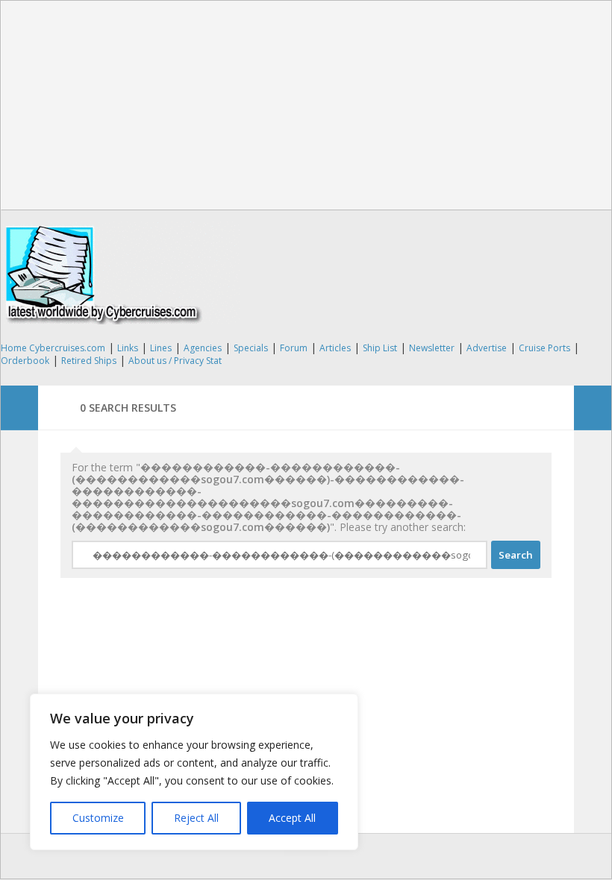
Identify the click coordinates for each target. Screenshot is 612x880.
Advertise (486, 348)
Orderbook (25, 360)
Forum (293, 348)
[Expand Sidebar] (19, 408)
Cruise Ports (544, 348)
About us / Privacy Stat (175, 360)
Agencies (203, 348)
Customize (98, 818)
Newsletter (432, 348)
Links (127, 348)
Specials (251, 348)
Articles (335, 348)
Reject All (196, 818)
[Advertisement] (306, 105)
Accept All (292, 818)
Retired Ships (88, 360)
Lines (161, 348)
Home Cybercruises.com (53, 348)
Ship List (380, 348)
